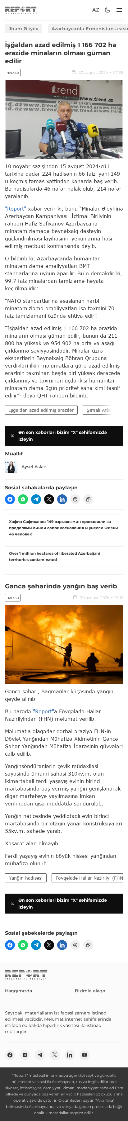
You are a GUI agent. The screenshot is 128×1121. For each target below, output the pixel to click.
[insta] (25, 1055)
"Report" (15, 208)
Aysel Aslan (34, 466)
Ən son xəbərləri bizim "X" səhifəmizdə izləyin (62, 436)
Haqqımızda (18, 991)
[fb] (10, 499)
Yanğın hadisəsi (26, 878)
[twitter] (49, 499)
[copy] (88, 499)
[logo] (21, 10)
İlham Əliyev (23, 28)
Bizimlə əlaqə (90, 991)
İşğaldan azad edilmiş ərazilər (41, 410)
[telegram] (36, 499)
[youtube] (84, 1055)
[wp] (23, 499)
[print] (75, 499)
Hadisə (13, 73)
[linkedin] (62, 499)
